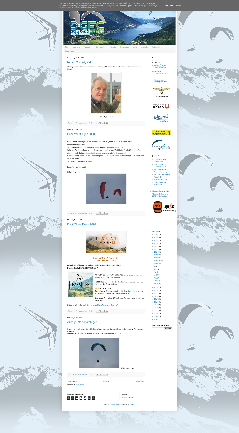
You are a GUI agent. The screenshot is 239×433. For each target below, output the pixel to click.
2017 (156, 293)
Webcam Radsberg (160, 172)
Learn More (168, 5)
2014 (156, 302)
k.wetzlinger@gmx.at (159, 65)
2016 (156, 296)
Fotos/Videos (157, 47)
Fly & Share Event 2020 (81, 224)
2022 (156, 246)
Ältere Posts (140, 381)
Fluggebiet (88, 47)
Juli (155, 266)
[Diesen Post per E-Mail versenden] (97, 123)
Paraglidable (158, 177)
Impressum (69, 51)
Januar (156, 284)
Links (135, 47)
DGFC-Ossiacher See (159, 73)
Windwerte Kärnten (160, 179)
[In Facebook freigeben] (104, 123)
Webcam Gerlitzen (160, 159)
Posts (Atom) (80, 385)
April (155, 275)
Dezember (157, 255)
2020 (156, 252)
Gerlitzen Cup (101, 47)
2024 (156, 240)
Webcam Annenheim (161, 169)
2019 (156, 287)
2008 (156, 319)
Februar (156, 281)
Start (67, 47)
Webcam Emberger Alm (162, 174)
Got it (178, 5)
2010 (156, 314)
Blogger (132, 405)
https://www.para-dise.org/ (107, 305)
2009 (156, 316)
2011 (156, 311)
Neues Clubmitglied (79, 62)
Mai (155, 272)
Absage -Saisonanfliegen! (82, 322)
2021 (156, 249)
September (157, 260)
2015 (156, 299)
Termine (113, 47)
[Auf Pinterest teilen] (107, 123)
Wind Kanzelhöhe (160, 164)
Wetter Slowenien (160, 182)
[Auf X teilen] (102, 123)
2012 (156, 308)
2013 (156, 305)
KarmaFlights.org (134, 291)
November (157, 257)
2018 (156, 290)
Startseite (106, 381)
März (155, 278)
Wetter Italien (158, 185)
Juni (155, 269)
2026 (156, 235)
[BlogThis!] (100, 123)
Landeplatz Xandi (160, 167)
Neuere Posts (72, 381)
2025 (156, 237)
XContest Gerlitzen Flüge (160, 191)
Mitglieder (144, 47)
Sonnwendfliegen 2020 (81, 134)
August (156, 263)
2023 (156, 243)
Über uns (76, 47)
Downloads (124, 47)
